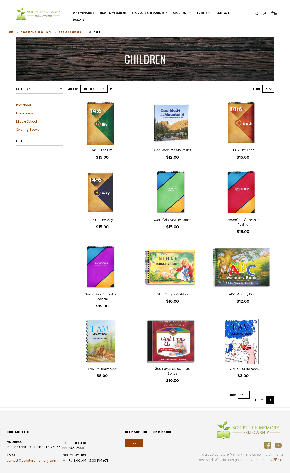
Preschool (23, 105)
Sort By (73, 89)
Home (10, 32)
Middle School (26, 121)
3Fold (277, 460)
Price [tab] (20, 141)
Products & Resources (36, 32)
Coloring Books (27, 129)
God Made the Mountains (172, 150)
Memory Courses (70, 32)
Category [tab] (23, 89)
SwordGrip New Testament (172, 220)
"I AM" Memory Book (102, 369)
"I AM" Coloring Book (243, 369)
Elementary (24, 113)
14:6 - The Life (102, 150)
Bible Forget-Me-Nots (172, 294)
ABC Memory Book (243, 294)
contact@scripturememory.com (31, 460)
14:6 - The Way (102, 220)
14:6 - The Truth (243, 150)
